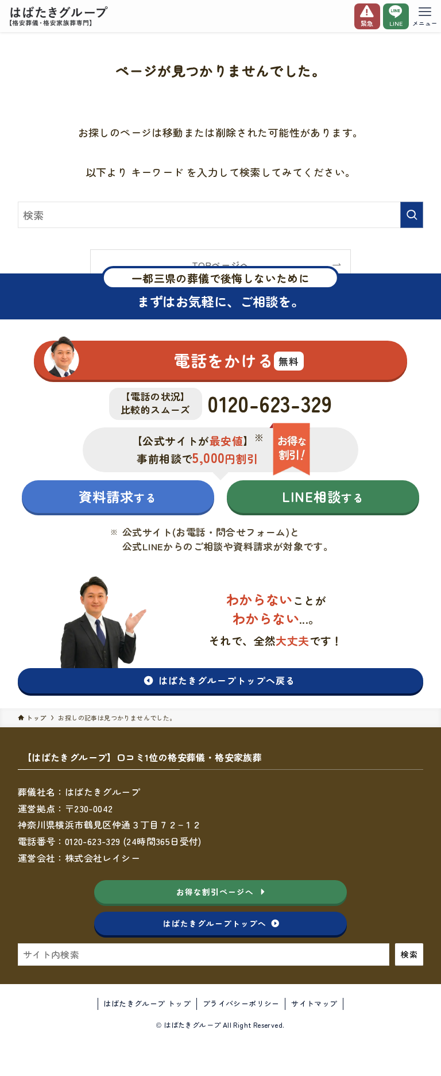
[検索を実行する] (411, 215)
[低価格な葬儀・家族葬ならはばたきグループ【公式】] (60, 16)
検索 (409, 954)
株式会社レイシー (102, 858)
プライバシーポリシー (241, 1003)
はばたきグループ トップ (147, 1003)
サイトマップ (314, 1003)
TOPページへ (221, 265)
